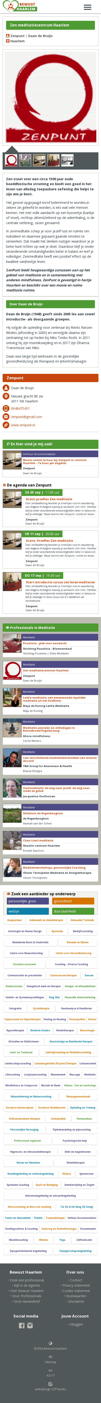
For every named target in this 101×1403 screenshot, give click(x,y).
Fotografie (15, 1008)
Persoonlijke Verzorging (24, 1129)
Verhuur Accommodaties (82, 1218)
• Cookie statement (75, 1290)
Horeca (92, 1019)
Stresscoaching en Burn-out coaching (29, 1206)
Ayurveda (57, 931)
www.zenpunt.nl (23, 425)
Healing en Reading (55, 1019)
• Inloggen (75, 1324)
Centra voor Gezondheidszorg (73, 953)
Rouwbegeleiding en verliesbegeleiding (31, 1173)
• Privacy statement (75, 1285)
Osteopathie (58, 1118)
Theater (38, 1218)
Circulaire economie (24, 964)
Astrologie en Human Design (25, 931)
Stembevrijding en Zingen (79, 1184)
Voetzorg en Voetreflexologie (59, 1228)
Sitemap (50, 1362)
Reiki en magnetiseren (78, 1151)
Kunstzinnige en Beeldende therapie (71, 1041)
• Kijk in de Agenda (26, 1285)
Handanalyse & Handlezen (76, 1008)
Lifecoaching (12, 1074)
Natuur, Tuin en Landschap (80, 1085)
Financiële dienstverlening (80, 997)
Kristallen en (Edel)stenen (24, 1041)
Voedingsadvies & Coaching (21, 1228)
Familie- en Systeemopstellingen (25, 997)
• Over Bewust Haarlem (26, 1290)
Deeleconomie (14, 986)
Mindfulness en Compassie (21, 1085)
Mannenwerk (58, 1074)
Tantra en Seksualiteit (18, 1218)
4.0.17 (50, 1375)
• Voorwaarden (75, 1296)
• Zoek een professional (26, 1280)
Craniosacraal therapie (63, 975)
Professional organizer (27, 1140)
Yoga (62, 1239)
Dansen (89, 975)
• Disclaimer (75, 1301)
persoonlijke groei (22, 901)
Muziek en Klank (50, 1085)
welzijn (14, 911)
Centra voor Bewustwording (26, 953)
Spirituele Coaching (18, 1184)
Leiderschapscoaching (18, 1063)
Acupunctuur (14, 920)
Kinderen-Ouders (40, 1030)
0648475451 (20, 408)
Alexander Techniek (82, 920)
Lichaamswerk (88, 1063)
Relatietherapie (76, 1162)
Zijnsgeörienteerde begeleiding (28, 1251)
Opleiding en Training (82, 1107)
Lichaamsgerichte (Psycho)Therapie (55, 1063)
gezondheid (63, 901)
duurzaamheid (65, 911)
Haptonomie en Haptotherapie (23, 1019)
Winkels (43, 1239)
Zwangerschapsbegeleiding (75, 1251)
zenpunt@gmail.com (26, 416)
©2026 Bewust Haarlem (50, 1349)
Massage (75, 1074)
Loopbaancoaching (35, 1074)
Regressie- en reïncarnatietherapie (30, 1151)
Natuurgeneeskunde (78, 1096)
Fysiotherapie (41, 1008)
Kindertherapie (65, 1030)
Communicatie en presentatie (25, 975)
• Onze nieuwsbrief (26, 1301)
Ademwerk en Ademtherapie (46, 920)
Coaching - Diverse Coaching (71, 964)
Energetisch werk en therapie (44, 986)
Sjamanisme (86, 1173)
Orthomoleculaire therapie (24, 1118)
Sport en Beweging (47, 1184)
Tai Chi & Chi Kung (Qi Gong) (76, 1206)
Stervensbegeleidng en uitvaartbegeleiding (50, 1195)
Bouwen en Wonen (78, 942)
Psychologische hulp (75, 1140)
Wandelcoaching (18, 1239)
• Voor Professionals (25, 1296)
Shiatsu (66, 1173)
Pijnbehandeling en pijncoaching (72, 1129)
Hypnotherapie (15, 1030)
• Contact (75, 1280)
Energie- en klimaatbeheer (80, 986)
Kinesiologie (87, 1030)
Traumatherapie (55, 1218)
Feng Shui (54, 997)
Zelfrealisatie (84, 1239)
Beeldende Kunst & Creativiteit (30, 942)
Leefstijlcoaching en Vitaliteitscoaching (68, 1052)
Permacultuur (84, 1118)
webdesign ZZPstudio (50, 1389)
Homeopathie (77, 1019)
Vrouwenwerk (88, 1228)
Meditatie (90, 1074)
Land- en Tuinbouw (21, 1052)
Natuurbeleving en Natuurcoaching (31, 1096)
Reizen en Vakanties (28, 1162)
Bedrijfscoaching (83, 931)
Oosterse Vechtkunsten (52, 1107)
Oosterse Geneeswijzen (20, 1107)
